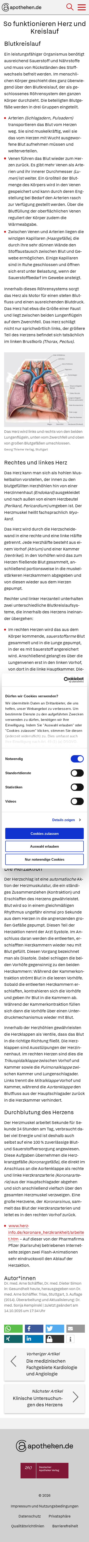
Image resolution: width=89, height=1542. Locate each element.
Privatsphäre (60, 1516)
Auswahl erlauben (44, 846)
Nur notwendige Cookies (44, 859)
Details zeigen (63, 820)
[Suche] (70, 7)
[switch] (77, 772)
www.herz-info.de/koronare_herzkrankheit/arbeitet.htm (46, 1232)
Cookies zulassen (45, 833)
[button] (13, 1329)
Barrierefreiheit (65, 1526)
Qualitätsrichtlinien (27, 1526)
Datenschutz (29, 1516)
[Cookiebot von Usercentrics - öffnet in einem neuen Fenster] (64, 680)
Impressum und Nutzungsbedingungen (45, 1506)
